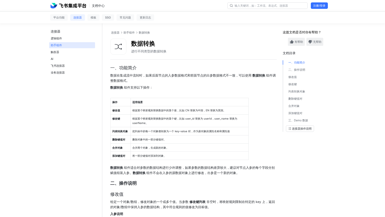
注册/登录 (319, 5)
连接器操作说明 (302, 128)
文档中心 (98, 6)
